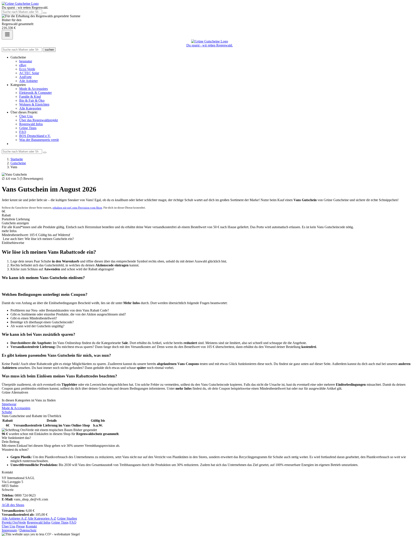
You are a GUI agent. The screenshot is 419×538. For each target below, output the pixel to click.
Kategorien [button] (18, 85)
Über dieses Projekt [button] (23, 112)
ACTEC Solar (29, 73)
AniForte (25, 77)
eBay (22, 65)
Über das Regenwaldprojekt (38, 120)
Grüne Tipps (27, 128)
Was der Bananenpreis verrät (39, 140)
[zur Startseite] (20, 3)
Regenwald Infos (31, 124)
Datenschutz (27, 530)
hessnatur (25, 61)
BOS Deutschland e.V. (35, 136)
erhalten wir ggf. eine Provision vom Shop (77, 207)
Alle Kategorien (30, 108)
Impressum (9, 530)
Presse (20, 526)
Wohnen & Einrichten (34, 104)
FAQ (22, 132)
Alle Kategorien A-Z (41, 518)
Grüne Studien (67, 518)
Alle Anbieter (28, 81)
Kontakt (31, 526)
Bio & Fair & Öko (32, 100)
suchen (49, 49)
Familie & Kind (30, 96)
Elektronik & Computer (35, 92)
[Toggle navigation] (7, 34)
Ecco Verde (27, 69)
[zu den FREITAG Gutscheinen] (209, 396)
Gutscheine (18, 163)
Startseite (16, 159)
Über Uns (26, 116)
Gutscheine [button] (18, 57)
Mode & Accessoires (33, 89)
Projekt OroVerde (14, 522)
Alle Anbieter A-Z (14, 518)
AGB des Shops (13, 505)
